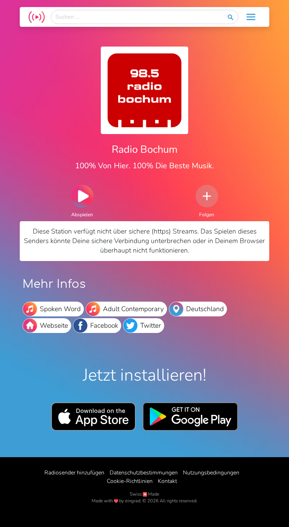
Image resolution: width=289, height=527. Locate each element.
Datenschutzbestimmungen (144, 473)
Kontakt (167, 481)
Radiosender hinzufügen (74, 473)
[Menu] (251, 17)
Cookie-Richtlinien (130, 481)
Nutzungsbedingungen (211, 473)
